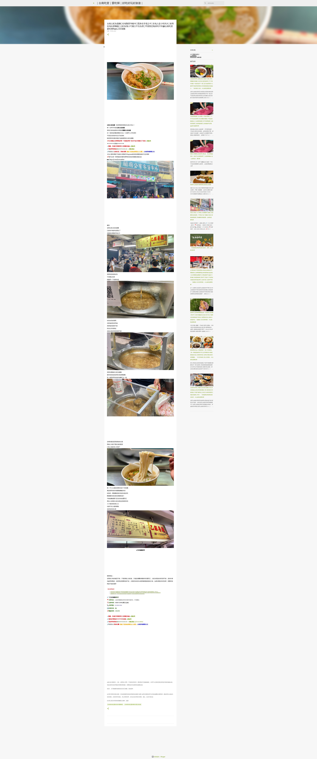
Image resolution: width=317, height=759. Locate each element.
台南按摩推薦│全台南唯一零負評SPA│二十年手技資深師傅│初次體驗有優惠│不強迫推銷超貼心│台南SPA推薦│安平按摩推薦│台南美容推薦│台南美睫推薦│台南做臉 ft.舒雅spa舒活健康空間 (201, 121)
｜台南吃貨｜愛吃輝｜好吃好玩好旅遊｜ (119, 2)
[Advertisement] (140, 50)
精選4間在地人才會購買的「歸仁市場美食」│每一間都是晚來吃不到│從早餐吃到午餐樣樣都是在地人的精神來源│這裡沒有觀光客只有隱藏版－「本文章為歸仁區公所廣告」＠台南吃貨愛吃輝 (201, 354)
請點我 (149, 141)
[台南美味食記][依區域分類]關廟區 (115, 704)
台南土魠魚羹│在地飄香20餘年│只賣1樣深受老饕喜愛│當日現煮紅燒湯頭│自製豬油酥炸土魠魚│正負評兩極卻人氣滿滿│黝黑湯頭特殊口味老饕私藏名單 (135, 592)
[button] (108, 34)
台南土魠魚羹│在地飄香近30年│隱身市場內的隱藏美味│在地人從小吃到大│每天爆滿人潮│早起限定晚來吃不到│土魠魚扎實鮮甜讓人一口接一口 (134, 591)
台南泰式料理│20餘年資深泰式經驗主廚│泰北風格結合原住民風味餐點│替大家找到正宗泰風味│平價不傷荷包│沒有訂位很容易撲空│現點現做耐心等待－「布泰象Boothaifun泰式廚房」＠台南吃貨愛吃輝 (201, 392)
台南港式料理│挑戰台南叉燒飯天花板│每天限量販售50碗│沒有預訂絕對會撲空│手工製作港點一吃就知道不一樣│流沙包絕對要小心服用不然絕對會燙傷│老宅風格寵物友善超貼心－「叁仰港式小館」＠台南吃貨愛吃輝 (201, 83)
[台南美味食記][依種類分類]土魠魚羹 (133, 704)
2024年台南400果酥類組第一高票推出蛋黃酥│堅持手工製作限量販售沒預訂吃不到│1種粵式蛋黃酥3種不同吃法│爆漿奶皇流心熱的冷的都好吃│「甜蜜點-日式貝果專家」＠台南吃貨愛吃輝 (201, 317)
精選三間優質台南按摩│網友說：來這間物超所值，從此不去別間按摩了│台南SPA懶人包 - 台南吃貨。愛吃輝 (201, 156)
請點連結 (131, 149)
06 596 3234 (118, 605)
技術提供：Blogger (159, 756)
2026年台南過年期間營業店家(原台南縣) (200, 184)
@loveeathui (139, 621)
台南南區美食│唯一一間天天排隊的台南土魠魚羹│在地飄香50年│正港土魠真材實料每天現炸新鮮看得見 (127, 593)
